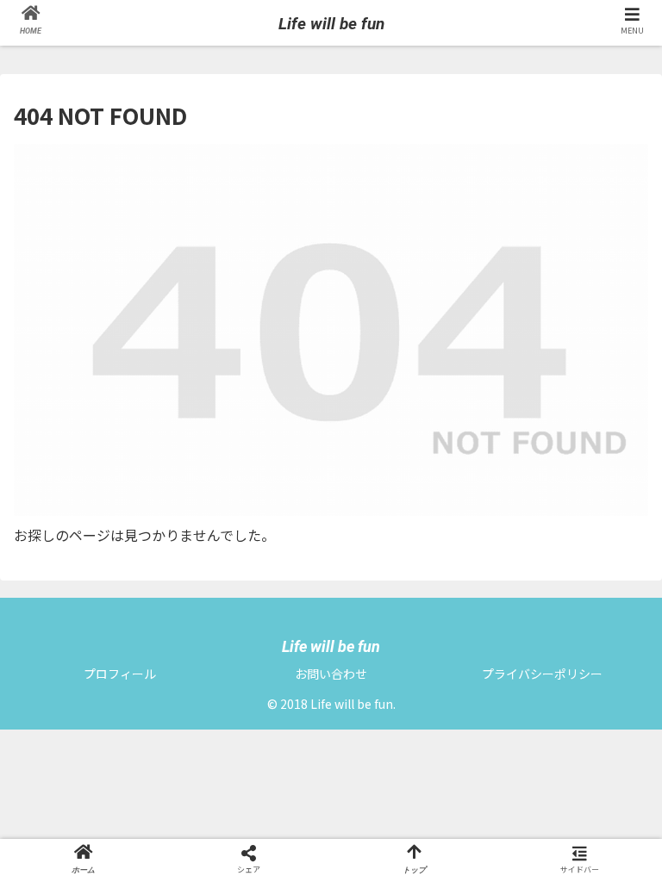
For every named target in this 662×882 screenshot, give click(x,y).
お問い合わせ (331, 673)
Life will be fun (331, 24)
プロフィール (120, 673)
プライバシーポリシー (542, 673)
